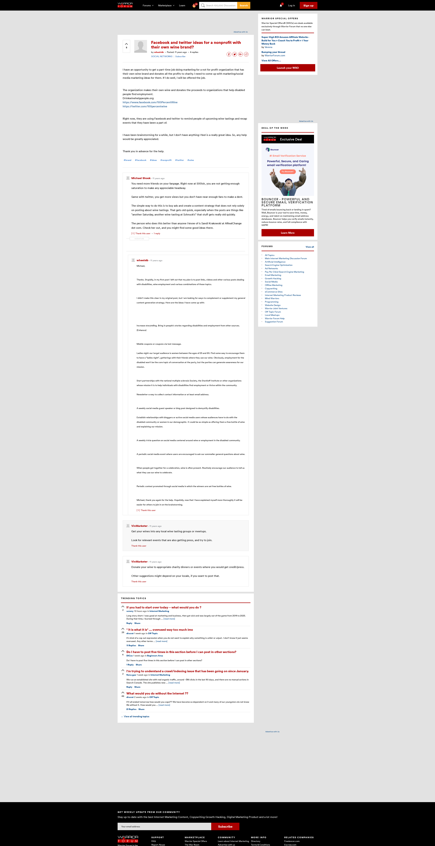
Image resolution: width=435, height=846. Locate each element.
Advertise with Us (241, 32)
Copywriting (271, 288)
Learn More (287, 232)
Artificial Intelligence (275, 261)
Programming (272, 301)
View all (310, 246)
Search (244, 5)
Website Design (273, 305)
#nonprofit (166, 160)
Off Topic (153, 633)
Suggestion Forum (274, 321)
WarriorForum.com (275, 55)
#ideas (153, 160)
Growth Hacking (273, 278)
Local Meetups (272, 314)
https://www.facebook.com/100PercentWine (150, 102)
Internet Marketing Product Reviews (283, 295)
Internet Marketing (159, 611)
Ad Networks (271, 268)
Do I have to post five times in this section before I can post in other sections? (181, 652)
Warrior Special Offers (196, 841)
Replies (131, 645)
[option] (288, 185)
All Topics (269, 255)
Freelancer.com (292, 841)
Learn (183, 5)
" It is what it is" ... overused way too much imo (159, 629)
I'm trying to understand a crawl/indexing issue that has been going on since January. (187, 671)
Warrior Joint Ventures (276, 308)
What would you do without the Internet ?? (157, 693)
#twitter (179, 160)
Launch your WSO (288, 68)
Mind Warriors (272, 298)
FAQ (153, 841)
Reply (129, 623)
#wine (190, 160)
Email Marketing (273, 275)
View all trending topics (135, 716)
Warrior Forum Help (275, 318)
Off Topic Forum (273, 311)
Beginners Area (155, 655)
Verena (268, 47)
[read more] (169, 618)
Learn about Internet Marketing (233, 841)
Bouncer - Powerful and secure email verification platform (287, 202)
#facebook (140, 160)
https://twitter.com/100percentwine (145, 106)
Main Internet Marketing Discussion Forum (286, 258)
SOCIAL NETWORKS (161, 56)
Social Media (271, 281)
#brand (127, 160)
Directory (255, 841)
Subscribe (180, 56)
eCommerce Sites (274, 291)
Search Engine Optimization (278, 264)
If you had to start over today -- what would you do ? (163, 607)
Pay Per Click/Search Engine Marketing (284, 271)
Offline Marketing (273, 285)
